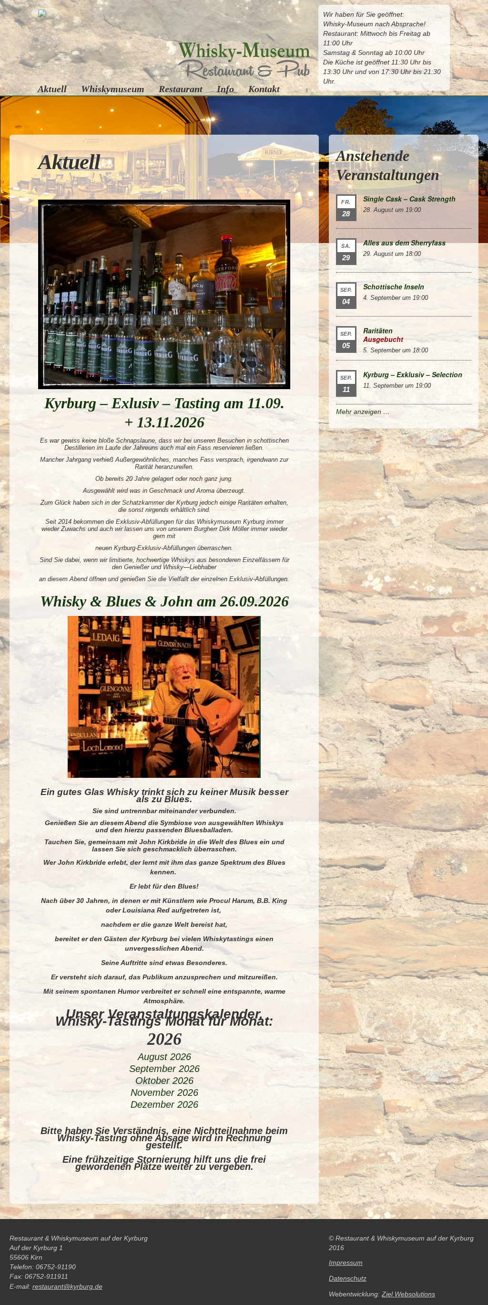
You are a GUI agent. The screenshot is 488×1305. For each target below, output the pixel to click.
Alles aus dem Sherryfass (404, 242)
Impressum (346, 1262)
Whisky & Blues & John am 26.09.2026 (164, 601)
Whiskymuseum (112, 89)
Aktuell (52, 89)
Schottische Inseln (393, 286)
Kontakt (264, 89)
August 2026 (164, 1056)
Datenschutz (347, 1278)
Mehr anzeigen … (363, 411)
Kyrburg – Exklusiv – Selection (412, 374)
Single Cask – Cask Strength (409, 198)
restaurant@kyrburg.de (67, 1286)
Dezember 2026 (164, 1104)
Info (225, 89)
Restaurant (181, 89)
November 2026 (164, 1092)
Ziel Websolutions (408, 1294)
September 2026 (164, 1068)
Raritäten (378, 330)
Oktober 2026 (164, 1080)
